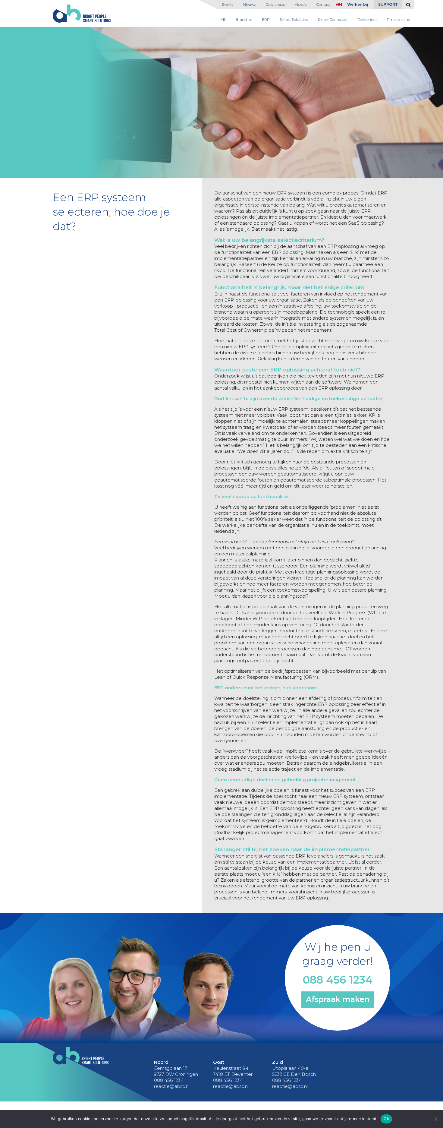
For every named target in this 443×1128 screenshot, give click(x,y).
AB (223, 19)
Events (227, 4)
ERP (266, 19)
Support (388, 4)
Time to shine (398, 19)
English (340, 5)
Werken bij (357, 4)
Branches (244, 19)
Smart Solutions (294, 19)
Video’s (300, 4)
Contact (323, 4)
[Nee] (435, 1119)
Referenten (367, 19)
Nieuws (249, 4)
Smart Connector (333, 19)
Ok (386, 1118)
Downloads (275, 4)
